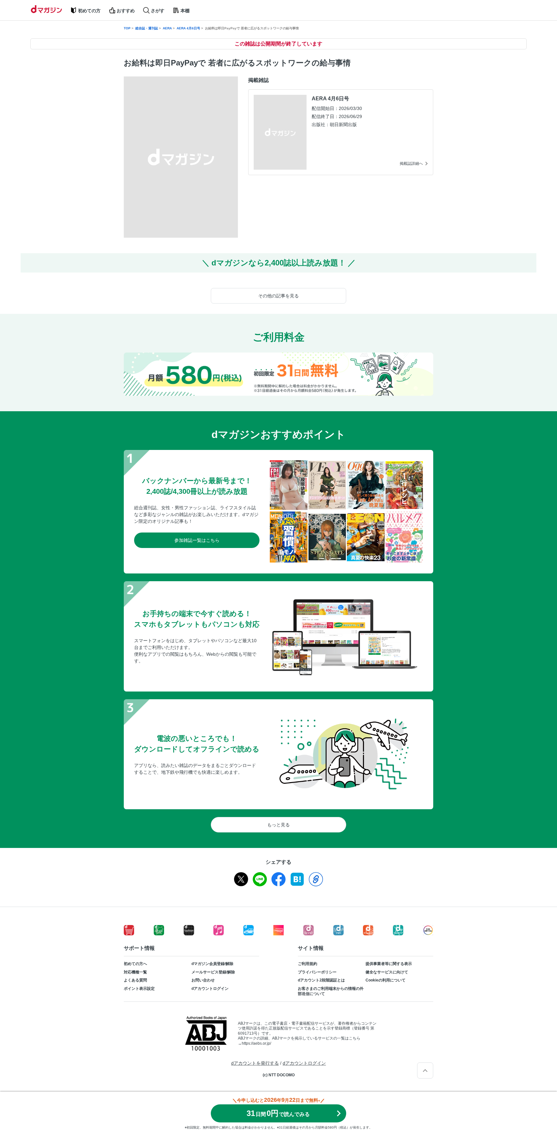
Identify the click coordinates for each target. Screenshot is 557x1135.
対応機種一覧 (135, 972)
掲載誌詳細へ (411, 163)
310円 (278, 1113)
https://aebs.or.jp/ (256, 1043)
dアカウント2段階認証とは (321, 980)
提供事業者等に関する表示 (389, 963)
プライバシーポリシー (317, 972)
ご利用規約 (307, 963)
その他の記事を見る (278, 295)
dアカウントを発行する (255, 1063)
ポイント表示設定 (139, 988)
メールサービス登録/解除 (213, 972)
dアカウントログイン (210, 988)
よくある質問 (135, 980)
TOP (127, 28)
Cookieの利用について (386, 980)
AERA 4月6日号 (188, 28)
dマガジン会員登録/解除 (212, 963)
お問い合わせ (203, 980)
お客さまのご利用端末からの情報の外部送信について (331, 991)
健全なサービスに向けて (387, 972)
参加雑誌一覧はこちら (197, 540)
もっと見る (278, 824)
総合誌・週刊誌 (146, 28)
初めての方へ (135, 963)
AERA (167, 28)
